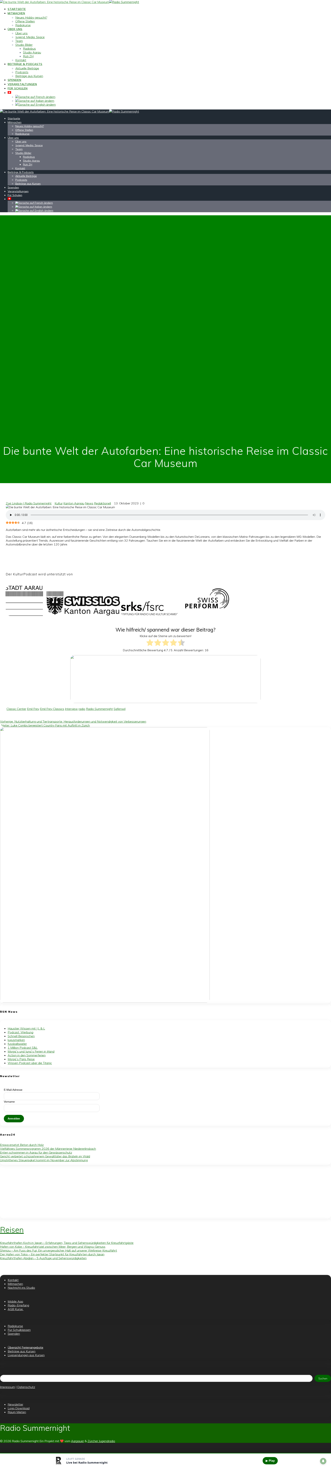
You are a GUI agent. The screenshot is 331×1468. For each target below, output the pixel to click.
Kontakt (20, 60)
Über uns (15, 29)
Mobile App (15, 1301)
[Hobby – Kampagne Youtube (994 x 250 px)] (165, 702)
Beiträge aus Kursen (29, 76)
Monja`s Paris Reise (21, 1059)
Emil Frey (33, 709)
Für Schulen (18, 88)
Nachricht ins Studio (21, 1288)
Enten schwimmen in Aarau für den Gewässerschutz (36, 1152)
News (89, 503)
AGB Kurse (16, 1309)
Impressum (7, 1387)
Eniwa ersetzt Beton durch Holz (22, 1145)
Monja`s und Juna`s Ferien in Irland (31, 1051)
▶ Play (270, 1460)
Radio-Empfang (18, 1305)
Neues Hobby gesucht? (31, 17)
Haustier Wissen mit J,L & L (26, 1028)
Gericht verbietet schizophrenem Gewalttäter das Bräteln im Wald (45, 1156)
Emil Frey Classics (52, 709)
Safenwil (119, 709)
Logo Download (18, 1408)
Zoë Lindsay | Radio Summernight (29, 503)
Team (19, 41)
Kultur (59, 503)
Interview (71, 709)
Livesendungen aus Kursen (26, 1355)
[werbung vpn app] (105, 1001)
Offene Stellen (25, 21)
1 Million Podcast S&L (23, 1047)
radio (82, 709)
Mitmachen (16, 13)
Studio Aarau (32, 52)
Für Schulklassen (19, 1330)
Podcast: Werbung (20, 1032)
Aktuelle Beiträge (27, 68)
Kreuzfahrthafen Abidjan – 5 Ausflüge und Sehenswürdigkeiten (43, 1258)
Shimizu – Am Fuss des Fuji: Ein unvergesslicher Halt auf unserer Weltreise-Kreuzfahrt (58, 1250)
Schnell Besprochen (21, 1036)
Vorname (9, 1101)
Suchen (322, 1378)
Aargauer (77, 1441)
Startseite (17, 9)
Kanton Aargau (73, 503)
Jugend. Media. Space (30, 37)
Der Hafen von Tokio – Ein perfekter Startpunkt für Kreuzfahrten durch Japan (52, 1254)
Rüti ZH (28, 56)
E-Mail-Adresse (13, 1089)
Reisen (12, 1229)
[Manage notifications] (323, 1461)
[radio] (149, 643)
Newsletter (15, 1404)
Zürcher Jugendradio (101, 1441)
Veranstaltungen (22, 84)
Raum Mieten (17, 1412)
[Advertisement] (115, 1192)
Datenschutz (26, 1387)
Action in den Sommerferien (27, 1055)
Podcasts (21, 72)
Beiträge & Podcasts (25, 64)
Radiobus (29, 48)
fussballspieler (17, 1044)
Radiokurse (23, 25)
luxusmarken (16, 1040)
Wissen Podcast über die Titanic (30, 1063)
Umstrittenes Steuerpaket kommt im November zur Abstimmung (44, 1160)
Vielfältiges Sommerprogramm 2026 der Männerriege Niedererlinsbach (48, 1149)
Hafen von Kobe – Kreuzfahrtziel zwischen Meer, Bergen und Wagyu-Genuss (52, 1246)
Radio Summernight (99, 709)
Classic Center (16, 709)
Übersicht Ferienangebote (25, 1347)
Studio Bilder (24, 45)
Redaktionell (102, 503)
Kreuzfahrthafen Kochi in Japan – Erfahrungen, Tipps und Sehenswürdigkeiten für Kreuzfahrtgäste (67, 1243)
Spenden (14, 80)
